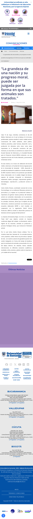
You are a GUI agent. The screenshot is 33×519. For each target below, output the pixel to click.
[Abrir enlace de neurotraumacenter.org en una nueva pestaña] (6, 511)
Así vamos (5, 340)
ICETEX (16, 368)
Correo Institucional (27, 369)
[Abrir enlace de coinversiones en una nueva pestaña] (21, 511)
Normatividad (27, 375)
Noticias (19, 48)
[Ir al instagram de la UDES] (10, 365)
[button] (3, 515)
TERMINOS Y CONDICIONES (16, 493)
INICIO (16, 489)
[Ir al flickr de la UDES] (23, 365)
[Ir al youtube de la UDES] (19, 365)
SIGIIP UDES (16, 379)
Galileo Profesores (16, 372)
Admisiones (6, 372)
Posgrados (21, 402)
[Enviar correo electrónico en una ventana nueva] (16, 481)
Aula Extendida (16, 377)
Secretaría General (27, 373)
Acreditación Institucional (27, 378)
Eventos (26, 48)
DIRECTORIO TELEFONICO (16, 497)
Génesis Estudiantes (16, 375)
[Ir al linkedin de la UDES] (27, 365)
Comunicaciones (8, 48)
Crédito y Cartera (6, 378)
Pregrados (13, 402)
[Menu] (28, 33)
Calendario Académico (6, 369)
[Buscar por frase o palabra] (31, 28)
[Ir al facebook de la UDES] (6, 365)
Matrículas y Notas (5, 375)
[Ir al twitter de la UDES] (14, 365)
